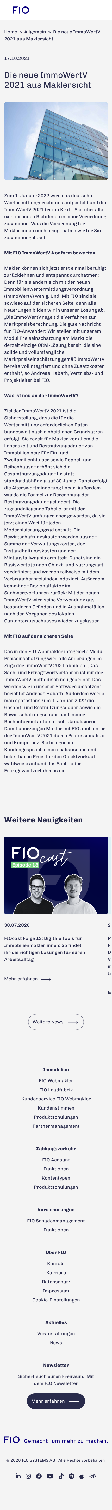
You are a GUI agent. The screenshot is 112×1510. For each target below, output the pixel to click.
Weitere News (48, 1022)
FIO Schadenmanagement (56, 1221)
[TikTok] (61, 1476)
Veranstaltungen (56, 1333)
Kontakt (56, 1263)
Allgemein (35, 32)
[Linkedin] (18, 1476)
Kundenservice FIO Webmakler (56, 1099)
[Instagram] (28, 1476)
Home (10, 32)
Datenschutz (56, 1282)
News (56, 1343)
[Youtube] (50, 1476)
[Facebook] (39, 1476)
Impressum (56, 1291)
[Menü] (104, 10)
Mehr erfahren (21, 979)
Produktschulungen (56, 1117)
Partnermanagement (56, 1126)
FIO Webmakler (56, 1081)
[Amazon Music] (92, 1476)
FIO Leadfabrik (56, 1090)
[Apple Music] (81, 1476)
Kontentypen (56, 1178)
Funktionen (56, 1169)
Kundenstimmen (56, 1108)
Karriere (56, 1273)
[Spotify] (71, 1476)
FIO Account (56, 1160)
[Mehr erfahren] (56, 875)
